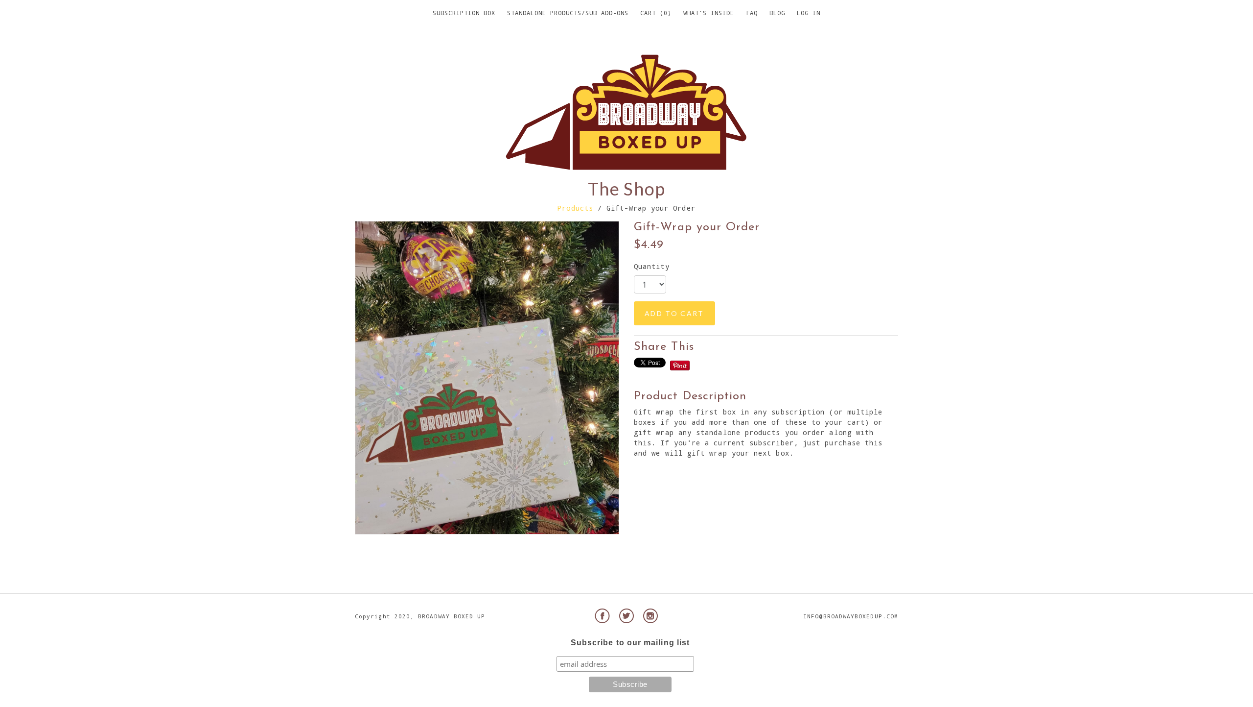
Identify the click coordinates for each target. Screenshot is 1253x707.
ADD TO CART (674, 313)
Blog (777, 13)
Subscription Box (464, 13)
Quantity (652, 266)
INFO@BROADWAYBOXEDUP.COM (850, 616)
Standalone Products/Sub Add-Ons (567, 13)
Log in (808, 13)
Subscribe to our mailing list (630, 642)
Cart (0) (656, 13)
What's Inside (708, 13)
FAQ (752, 13)
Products (575, 208)
